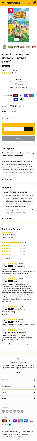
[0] (33, 3)
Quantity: (5, 118)
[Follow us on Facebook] (3, 411)
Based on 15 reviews (8, 235)
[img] (12, 264)
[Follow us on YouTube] (18, 411)
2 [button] (14, 344)
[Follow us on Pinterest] (14, 411)
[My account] (29, 3)
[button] (6, 73)
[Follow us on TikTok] (22, 411)
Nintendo (5, 70)
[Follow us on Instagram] (10, 411)
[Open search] (25, 3)
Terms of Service (7, 437)
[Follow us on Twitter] (7, 411)
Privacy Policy (18, 437)
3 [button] (18, 344)
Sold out (19, 138)
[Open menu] (3, 3)
